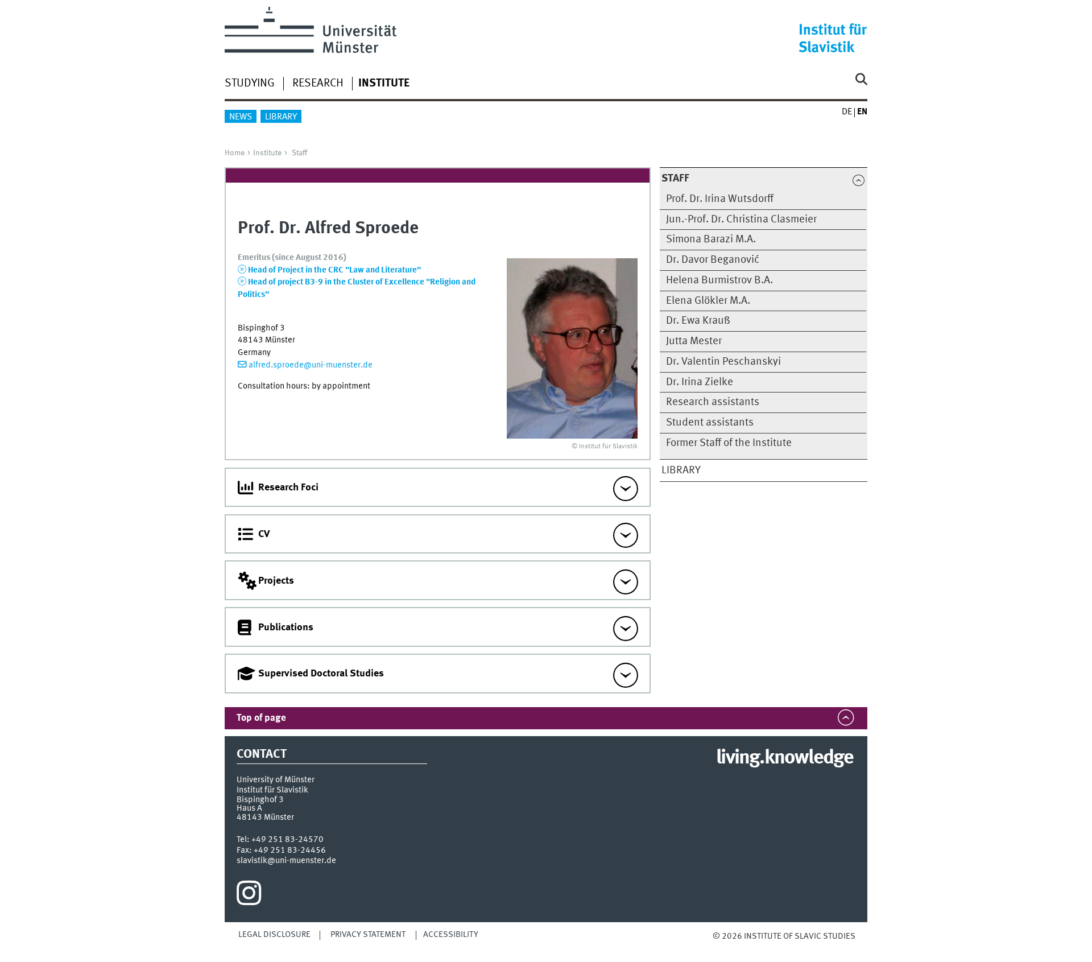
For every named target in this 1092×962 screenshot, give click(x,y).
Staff (299, 153)
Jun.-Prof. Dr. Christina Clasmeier (741, 219)
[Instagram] (249, 896)
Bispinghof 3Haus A (260, 804)
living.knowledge (784, 758)
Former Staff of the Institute (729, 443)
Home (235, 153)
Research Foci (288, 487)
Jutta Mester (694, 341)
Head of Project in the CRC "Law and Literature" (334, 270)
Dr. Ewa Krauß (698, 321)
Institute (267, 153)
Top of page (261, 718)
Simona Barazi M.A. (711, 239)
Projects (276, 581)
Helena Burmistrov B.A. (719, 280)
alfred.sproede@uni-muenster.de (311, 365)
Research (318, 83)
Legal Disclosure (274, 934)
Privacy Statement (368, 934)
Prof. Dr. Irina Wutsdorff (720, 199)
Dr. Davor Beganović (712, 260)
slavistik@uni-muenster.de (286, 860)
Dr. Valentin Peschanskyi (723, 362)
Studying (250, 83)
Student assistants (710, 423)
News (240, 117)
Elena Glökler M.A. (708, 301)
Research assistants (712, 402)
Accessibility (450, 934)
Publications (285, 627)
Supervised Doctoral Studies (321, 673)
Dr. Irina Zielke (699, 382)
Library (281, 117)
